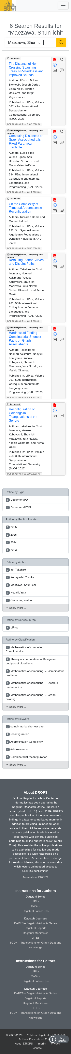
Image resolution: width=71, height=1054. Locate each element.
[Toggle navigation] (63, 5)
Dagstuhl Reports (35, 928)
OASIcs (35, 906)
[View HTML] (61, 59)
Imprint (41, 1043)
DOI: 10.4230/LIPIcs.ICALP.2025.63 (24, 192)
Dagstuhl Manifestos (35, 932)
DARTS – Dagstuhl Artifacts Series (35, 923)
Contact (37, 1047)
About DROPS (24, 1043)
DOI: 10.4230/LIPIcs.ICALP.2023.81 (24, 321)
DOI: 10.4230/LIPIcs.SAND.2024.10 (23, 248)
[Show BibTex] (61, 70)
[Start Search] (61, 42)
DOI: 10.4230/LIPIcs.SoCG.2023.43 (23, 474)
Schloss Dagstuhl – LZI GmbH (46, 1035)
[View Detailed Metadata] (54, 65)
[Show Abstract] (54, 70)
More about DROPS (35, 877)
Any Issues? (62, 1039)
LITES (35, 937)
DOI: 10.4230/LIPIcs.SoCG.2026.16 (23, 124)
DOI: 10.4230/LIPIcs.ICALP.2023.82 (24, 397)
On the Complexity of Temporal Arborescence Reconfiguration (25, 207)
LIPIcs (35, 901)
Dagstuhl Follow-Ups (36, 911)
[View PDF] (54, 59)
